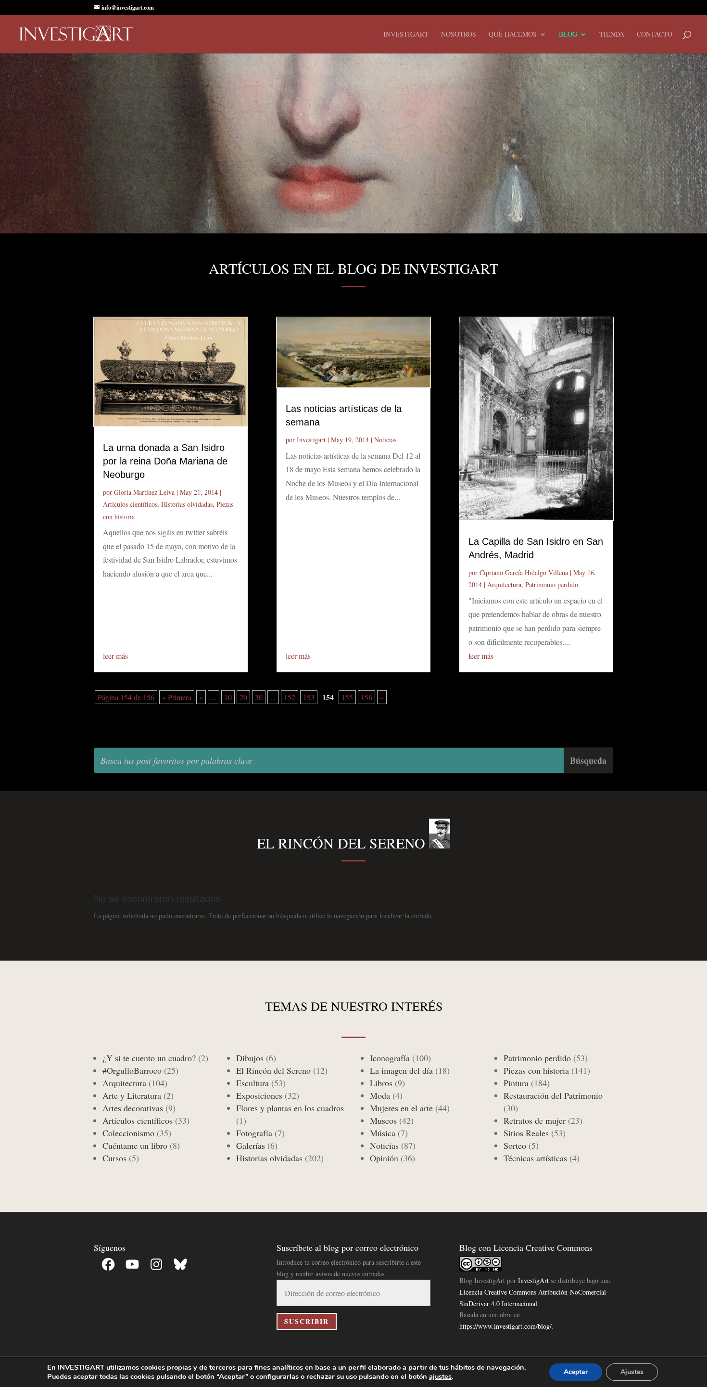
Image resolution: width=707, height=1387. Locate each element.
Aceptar (576, 1371)
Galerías (250, 1145)
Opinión (384, 1158)
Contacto (654, 35)
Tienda (611, 35)
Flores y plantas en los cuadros (290, 1108)
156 (366, 697)
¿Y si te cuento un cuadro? (149, 1058)
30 (259, 697)
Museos (383, 1120)
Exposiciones (259, 1095)
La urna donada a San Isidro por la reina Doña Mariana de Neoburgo (165, 461)
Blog (568, 35)
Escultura (252, 1083)
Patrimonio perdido (551, 584)
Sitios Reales (526, 1133)
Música (382, 1133)
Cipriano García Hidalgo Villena (524, 572)
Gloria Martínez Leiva (144, 492)
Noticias (385, 439)
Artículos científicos (130, 504)
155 (347, 697)
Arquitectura (504, 584)
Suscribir (306, 1321)
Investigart (406, 35)
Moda (380, 1095)
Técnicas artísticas (535, 1158)
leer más (115, 656)
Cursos (114, 1158)
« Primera (176, 697)
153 (309, 697)
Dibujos (250, 1058)
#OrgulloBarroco (132, 1070)
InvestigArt (533, 1280)
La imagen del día (401, 1070)
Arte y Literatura (131, 1095)
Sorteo (515, 1145)
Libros (381, 1083)
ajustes (440, 1376)
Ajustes (632, 1371)
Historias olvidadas (187, 504)
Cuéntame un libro (134, 1145)
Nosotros (458, 35)
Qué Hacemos (513, 35)
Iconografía (390, 1058)
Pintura (516, 1083)
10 (228, 697)
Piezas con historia (536, 1070)
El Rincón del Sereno (273, 1070)
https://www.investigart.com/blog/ (505, 1326)
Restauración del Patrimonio (553, 1095)
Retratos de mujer (535, 1120)
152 (289, 697)
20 (243, 697)
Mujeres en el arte (401, 1108)
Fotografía (254, 1133)
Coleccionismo (128, 1133)
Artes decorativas (132, 1108)
